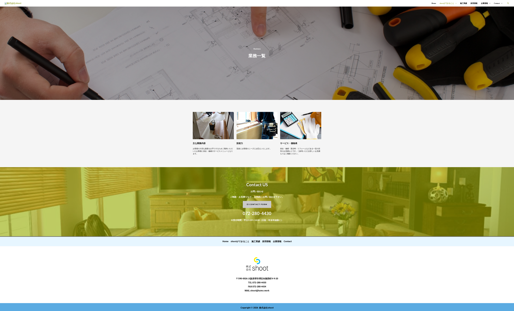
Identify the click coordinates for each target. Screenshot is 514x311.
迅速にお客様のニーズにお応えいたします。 (254, 149)
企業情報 (484, 3)
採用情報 (473, 3)
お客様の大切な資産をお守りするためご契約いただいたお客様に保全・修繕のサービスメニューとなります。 (213, 151)
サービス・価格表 (288, 143)
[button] (508, 3)
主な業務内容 (199, 143)
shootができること (447, 3)
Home (434, 3)
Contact (497, 3)
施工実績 (463, 3)
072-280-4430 (257, 213)
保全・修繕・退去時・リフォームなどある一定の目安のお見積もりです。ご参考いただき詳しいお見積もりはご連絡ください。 (300, 151)
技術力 (240, 143)
